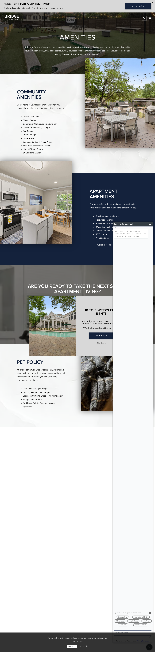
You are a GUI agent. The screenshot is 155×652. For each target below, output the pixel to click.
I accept (71, 646)
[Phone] (144, 18)
